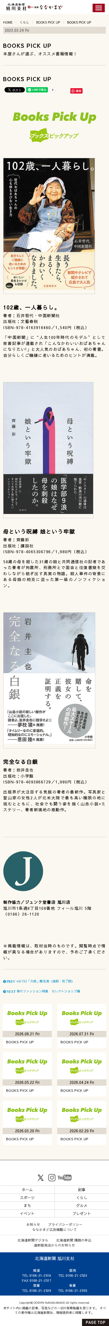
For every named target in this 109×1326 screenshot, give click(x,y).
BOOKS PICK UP (48, 22)
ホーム (27, 1189)
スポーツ (27, 1197)
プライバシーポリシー (65, 1224)
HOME (7, 22)
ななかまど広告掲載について (54, 1229)
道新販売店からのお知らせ (54, 1245)
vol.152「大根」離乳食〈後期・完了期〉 (40, 981)
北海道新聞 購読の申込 (74, 1240)
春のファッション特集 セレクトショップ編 (43, 991)
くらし (24, 22)
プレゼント (81, 1213)
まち (27, 1205)
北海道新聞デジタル (32, 1240)
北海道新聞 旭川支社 (54, 1258)
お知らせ (33, 1224)
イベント (27, 1213)
